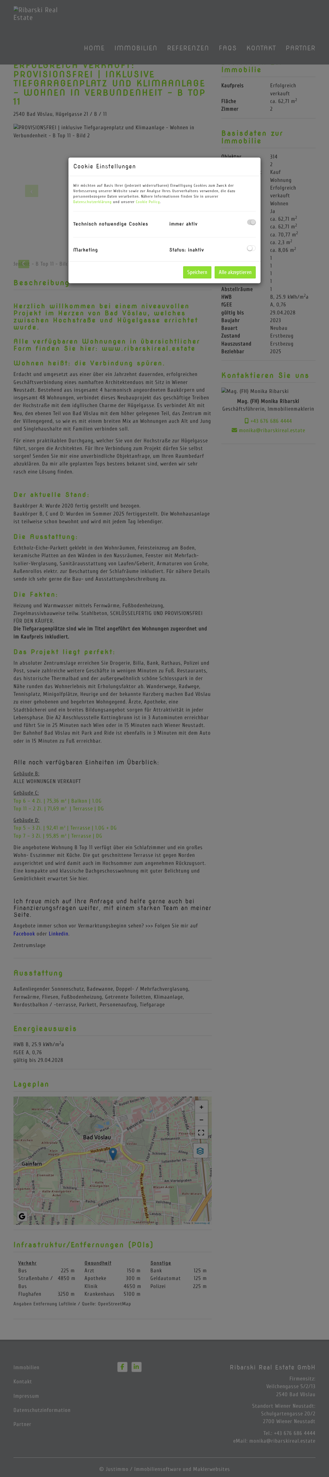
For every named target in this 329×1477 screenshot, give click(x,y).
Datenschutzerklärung (92, 202)
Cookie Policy (148, 202)
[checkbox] (251, 222)
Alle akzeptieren (235, 272)
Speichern (197, 272)
